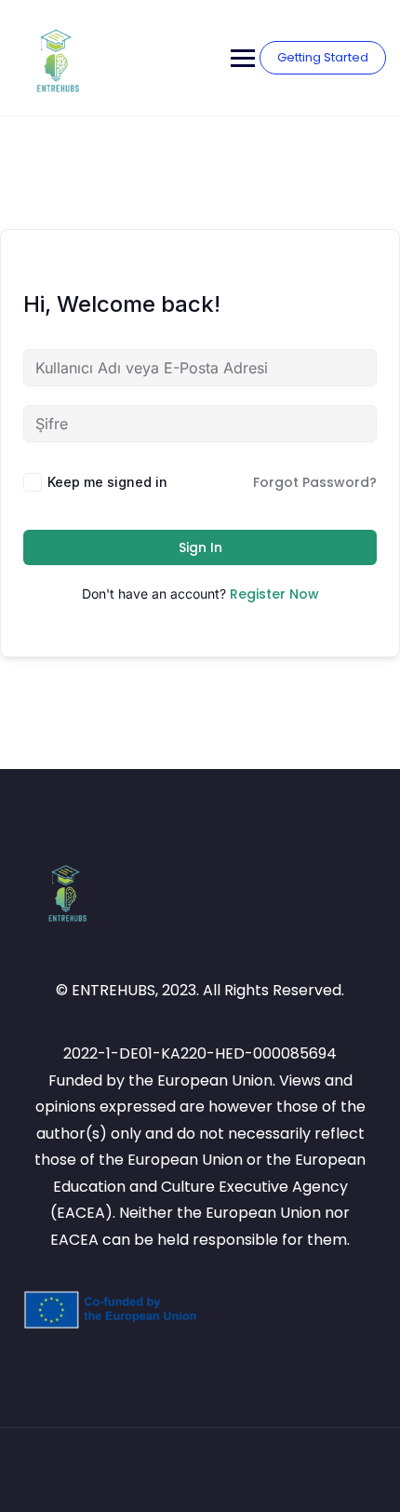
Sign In (200, 547)
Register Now (274, 594)
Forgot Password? (315, 482)
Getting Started (322, 57)
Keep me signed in (107, 482)
